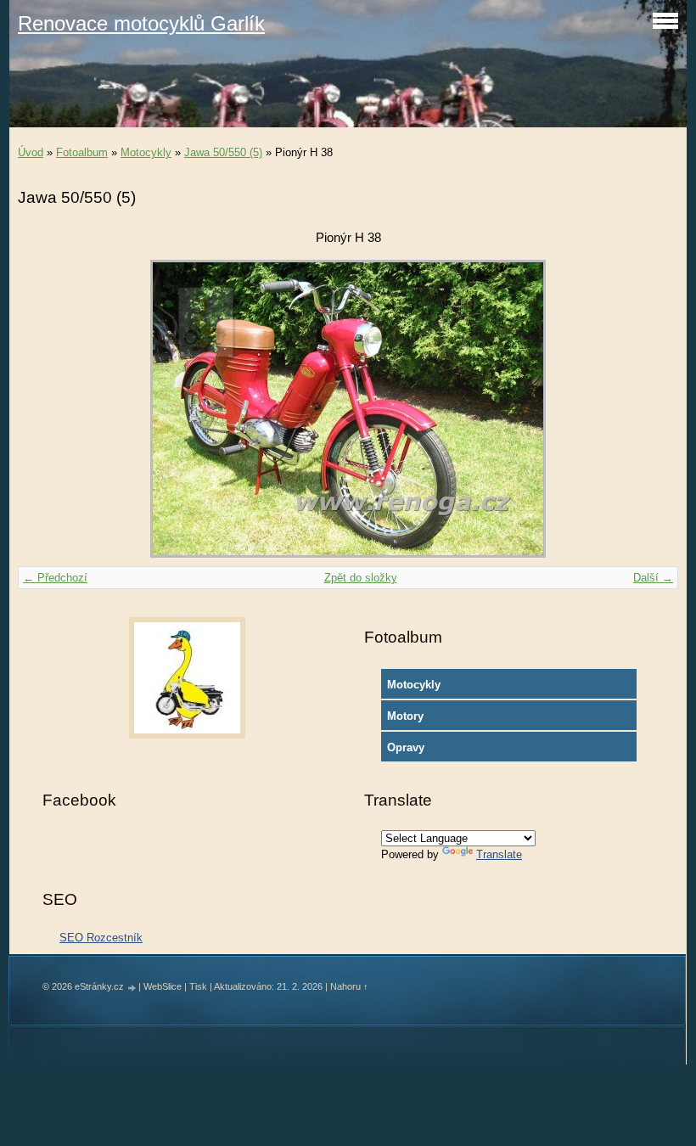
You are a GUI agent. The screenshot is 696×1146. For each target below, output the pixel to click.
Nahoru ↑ (349, 986)
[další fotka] (650, 409)
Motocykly (146, 152)
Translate (499, 854)
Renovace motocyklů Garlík (141, 23)
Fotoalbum (82, 152)
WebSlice (162, 986)
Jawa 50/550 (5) (223, 152)
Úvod (30, 152)
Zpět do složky (360, 577)
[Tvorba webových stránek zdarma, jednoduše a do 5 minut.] (132, 988)
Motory (405, 716)
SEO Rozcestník (101, 937)
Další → (653, 577)
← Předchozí (55, 577)
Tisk (198, 986)
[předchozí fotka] (45, 409)
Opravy (405, 747)
